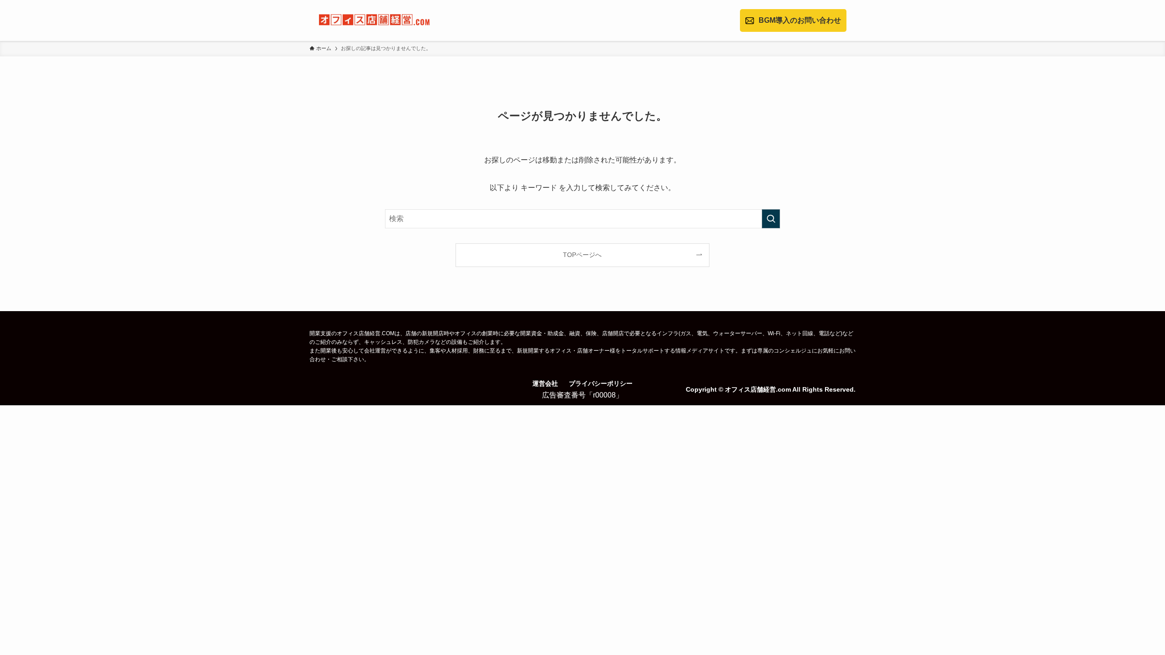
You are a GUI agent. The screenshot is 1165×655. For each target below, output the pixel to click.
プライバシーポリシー (601, 383)
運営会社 (545, 383)
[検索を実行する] (771, 218)
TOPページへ (582, 254)
